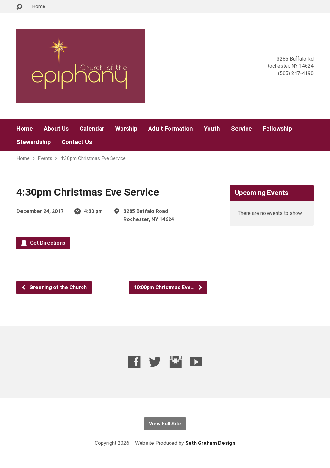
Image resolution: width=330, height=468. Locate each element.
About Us (56, 129)
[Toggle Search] (19, 7)
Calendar (92, 129)
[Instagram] (175, 362)
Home (38, 6)
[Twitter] (155, 362)
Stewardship (33, 142)
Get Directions (47, 243)
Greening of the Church (57, 287)
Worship (126, 129)
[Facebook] (134, 362)
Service (241, 129)
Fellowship (277, 129)
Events (45, 158)
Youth (212, 129)
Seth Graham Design (210, 443)
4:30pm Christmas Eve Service (93, 158)
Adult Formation (170, 129)
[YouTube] (196, 362)
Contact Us (77, 142)
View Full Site (165, 424)
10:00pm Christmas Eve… (165, 287)
